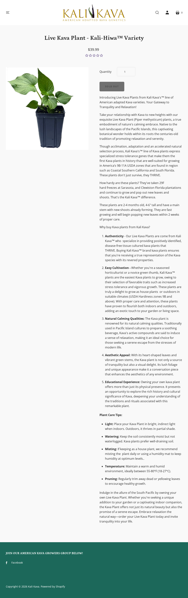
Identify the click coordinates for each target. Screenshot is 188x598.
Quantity (105, 72)
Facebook (17, 562)
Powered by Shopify (53, 586)
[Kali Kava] (94, 12)
